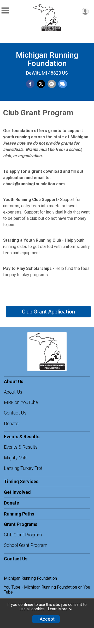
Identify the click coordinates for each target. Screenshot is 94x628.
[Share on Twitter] (41, 84)
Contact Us (15, 413)
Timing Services (21, 481)
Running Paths (19, 514)
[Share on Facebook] (30, 84)
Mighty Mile (15, 457)
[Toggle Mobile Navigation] (5, 10)
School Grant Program (25, 545)
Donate (11, 423)
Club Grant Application (48, 312)
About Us (13, 392)
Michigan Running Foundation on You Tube (47, 589)
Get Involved (17, 492)
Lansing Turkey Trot (23, 468)
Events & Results (21, 447)
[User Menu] (85, 11)
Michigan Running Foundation (47, 59)
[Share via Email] (52, 84)
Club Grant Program (23, 534)
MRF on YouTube (21, 402)
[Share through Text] (62, 84)
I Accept (46, 619)
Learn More (57, 609)
